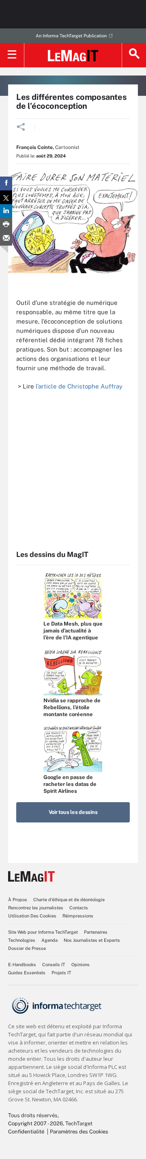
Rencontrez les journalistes (35, 907)
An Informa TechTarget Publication (71, 35)
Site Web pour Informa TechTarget (43, 932)
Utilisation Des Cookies (32, 915)
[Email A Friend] (6, 239)
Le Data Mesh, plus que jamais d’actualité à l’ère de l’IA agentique (73, 631)
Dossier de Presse (27, 948)
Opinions (80, 964)
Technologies (21, 940)
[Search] (134, 55)
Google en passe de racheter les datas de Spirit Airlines (70, 784)
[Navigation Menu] (12, 55)
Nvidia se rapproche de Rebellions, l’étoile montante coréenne (72, 707)
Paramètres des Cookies (79, 1132)
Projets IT (61, 972)
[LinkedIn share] (6, 211)
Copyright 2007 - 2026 (35, 1123)
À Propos (17, 899)
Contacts (78, 907)
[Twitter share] (6, 197)
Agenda (49, 940)
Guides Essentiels (26, 972)
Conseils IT (53, 964)
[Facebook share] (6, 183)
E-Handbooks (22, 964)
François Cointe (34, 147)
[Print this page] (6, 225)
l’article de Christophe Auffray (79, 386)
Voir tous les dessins (73, 812)
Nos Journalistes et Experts (92, 940)
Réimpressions (77, 915)
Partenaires (95, 932)
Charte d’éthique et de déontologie (69, 899)
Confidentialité (26, 1132)
